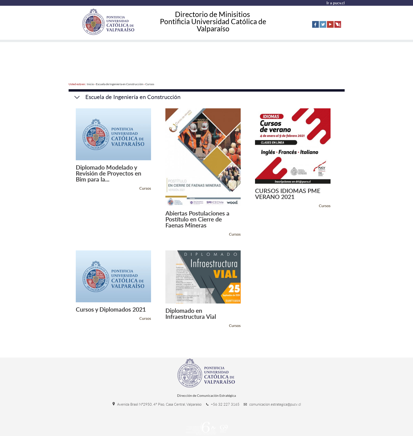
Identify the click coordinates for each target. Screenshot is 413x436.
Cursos (149, 84)
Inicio (90, 84)
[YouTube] (330, 24)
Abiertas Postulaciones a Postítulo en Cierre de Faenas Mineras (197, 219)
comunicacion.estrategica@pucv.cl (274, 404)
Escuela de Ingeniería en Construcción (119, 84)
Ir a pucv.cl (335, 3)
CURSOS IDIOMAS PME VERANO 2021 (287, 194)
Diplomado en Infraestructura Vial (190, 313)
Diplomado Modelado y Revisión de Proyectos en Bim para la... (108, 173)
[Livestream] (337, 24)
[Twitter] (323, 24)
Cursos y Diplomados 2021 (111, 309)
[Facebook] (315, 24)
